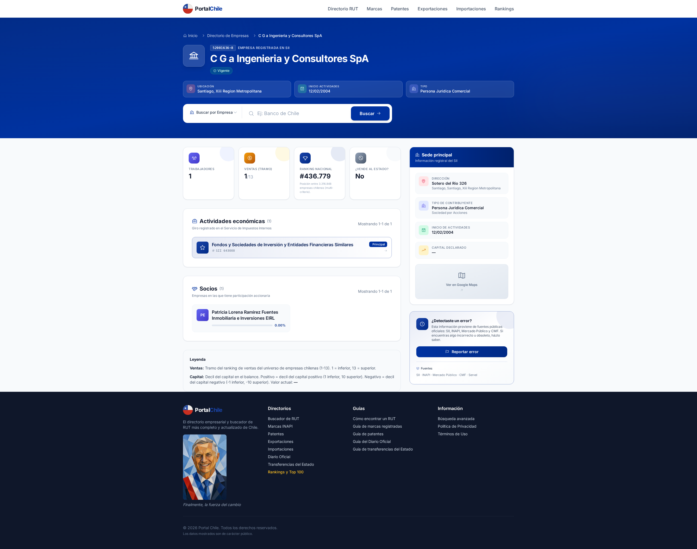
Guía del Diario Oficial (372, 441)
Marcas (374, 8)
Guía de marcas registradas (377, 426)
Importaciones (471, 8)
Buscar (367, 113)
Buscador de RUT (283, 418)
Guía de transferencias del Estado (383, 449)
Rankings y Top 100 (286, 472)
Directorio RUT (343, 8)
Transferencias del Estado (291, 464)
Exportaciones (433, 8)
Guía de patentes (368, 433)
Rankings (504, 8)
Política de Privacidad (457, 426)
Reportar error (465, 351)
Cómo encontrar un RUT (374, 418)
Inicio (192, 35)
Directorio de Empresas (228, 35)
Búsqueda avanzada (456, 418)
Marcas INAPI (280, 426)
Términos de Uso (452, 433)
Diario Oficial (279, 456)
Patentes (400, 8)
